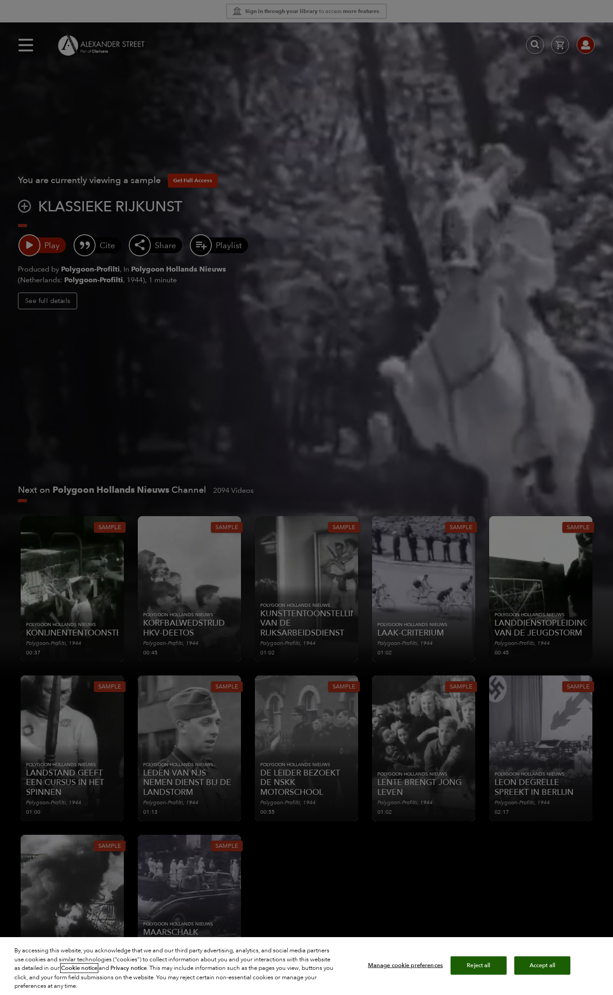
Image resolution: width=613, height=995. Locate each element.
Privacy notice (128, 968)
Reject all (478, 965)
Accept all (542, 965)
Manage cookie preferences (405, 965)
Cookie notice (79, 968)
